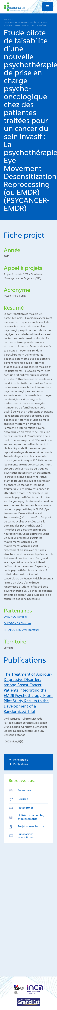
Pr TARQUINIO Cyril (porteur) (21, 629)
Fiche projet (20, 759)
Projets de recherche (27, 25)
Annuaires (9, 25)
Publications (20, 764)
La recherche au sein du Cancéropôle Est (25, 22)
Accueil (7, 19)
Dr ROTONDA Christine (17, 623)
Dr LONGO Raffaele (15, 616)
